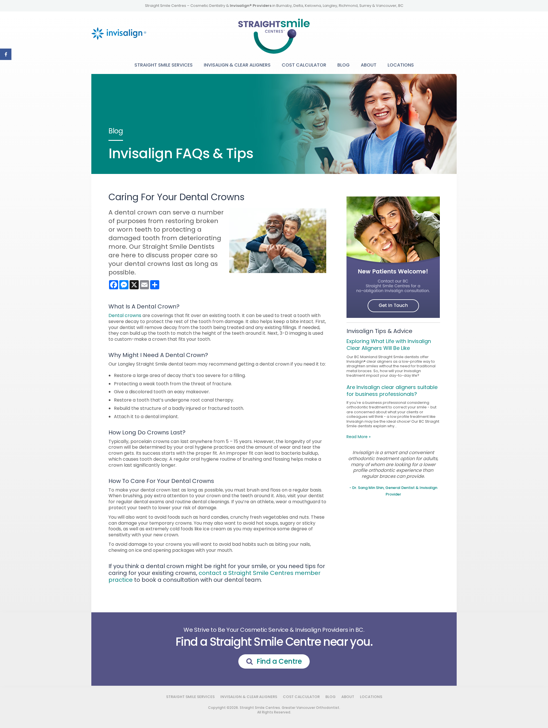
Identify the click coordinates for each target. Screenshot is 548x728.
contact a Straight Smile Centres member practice (214, 576)
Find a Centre (279, 661)
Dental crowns (124, 315)
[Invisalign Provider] (118, 29)
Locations (401, 65)
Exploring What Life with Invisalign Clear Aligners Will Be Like (388, 345)
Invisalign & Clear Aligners (237, 65)
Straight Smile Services (163, 65)
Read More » (358, 437)
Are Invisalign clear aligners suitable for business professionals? (392, 391)
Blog (343, 65)
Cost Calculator (304, 65)
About (368, 65)
